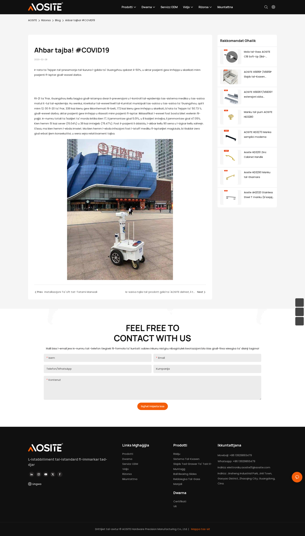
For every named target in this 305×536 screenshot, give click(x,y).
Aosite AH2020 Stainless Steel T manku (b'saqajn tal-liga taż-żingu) (259, 195)
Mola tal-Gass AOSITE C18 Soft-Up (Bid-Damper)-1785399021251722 (259, 54)
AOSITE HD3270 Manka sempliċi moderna (257, 134)
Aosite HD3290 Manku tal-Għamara (257, 175)
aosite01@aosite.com (256, 467)
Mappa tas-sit (200, 529)
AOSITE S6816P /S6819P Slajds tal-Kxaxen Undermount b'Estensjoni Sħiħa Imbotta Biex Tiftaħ (258, 74)
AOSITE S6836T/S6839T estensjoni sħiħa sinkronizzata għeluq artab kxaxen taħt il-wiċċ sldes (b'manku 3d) (259, 94)
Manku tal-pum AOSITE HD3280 (258, 114)
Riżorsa (46, 20)
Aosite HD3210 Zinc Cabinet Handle (255, 154)
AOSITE (32, 20)
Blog (58, 20)
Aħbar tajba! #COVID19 (80, 20)
